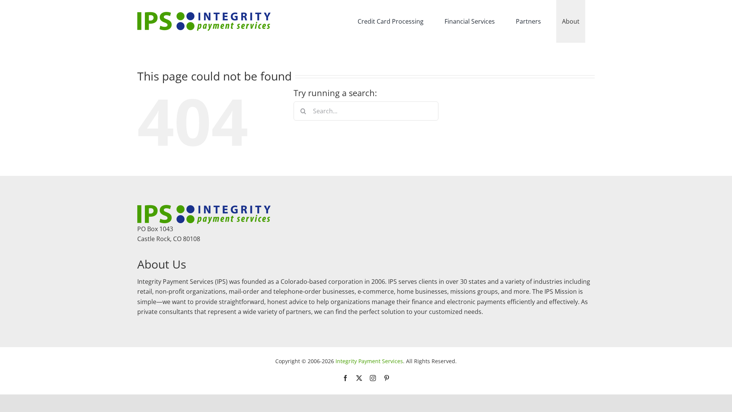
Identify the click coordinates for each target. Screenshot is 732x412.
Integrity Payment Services (369, 361)
